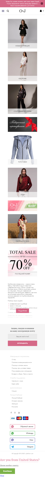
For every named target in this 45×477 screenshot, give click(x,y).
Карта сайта (15, 384)
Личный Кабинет (17, 398)
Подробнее (22, 310)
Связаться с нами (17, 381)
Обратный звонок (26, 426)
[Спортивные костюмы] (22, 99)
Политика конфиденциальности (22, 362)
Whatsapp (29, 433)
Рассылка (15, 407)
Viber (31, 440)
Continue (7, 471)
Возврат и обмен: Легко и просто (22, 374)
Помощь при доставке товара (21, 368)
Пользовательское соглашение (22, 371)
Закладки (15, 404)
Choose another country (9, 465)
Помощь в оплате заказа (20, 365)
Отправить (22, 343)
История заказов (17, 401)
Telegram (30, 447)
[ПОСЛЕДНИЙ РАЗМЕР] (22, 261)
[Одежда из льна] (22, 228)
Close (2, 476)
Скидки (14, 391)
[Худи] (22, 182)
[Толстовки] (22, 149)
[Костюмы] (22, 66)
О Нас (14, 359)
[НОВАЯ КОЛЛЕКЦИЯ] (22, 33)
